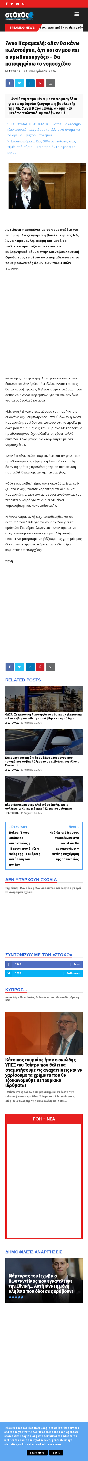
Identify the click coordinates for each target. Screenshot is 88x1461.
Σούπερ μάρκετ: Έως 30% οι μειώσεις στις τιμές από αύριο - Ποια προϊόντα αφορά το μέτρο (41, 146)
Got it (56, 1452)
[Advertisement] (44, 326)
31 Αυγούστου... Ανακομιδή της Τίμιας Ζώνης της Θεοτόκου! (41, 27)
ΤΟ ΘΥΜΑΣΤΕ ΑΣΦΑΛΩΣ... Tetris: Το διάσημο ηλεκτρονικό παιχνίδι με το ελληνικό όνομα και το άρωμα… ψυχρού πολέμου (44, 129)
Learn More (37, 1452)
